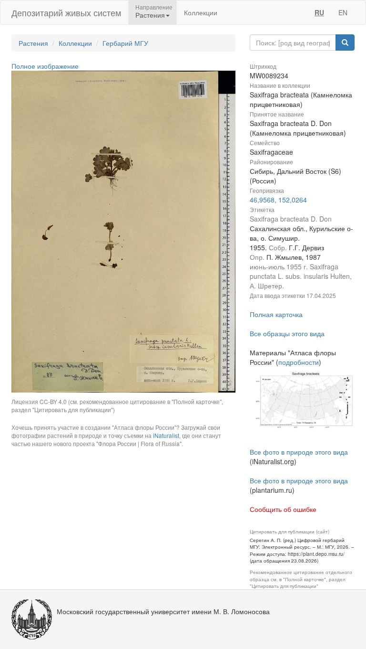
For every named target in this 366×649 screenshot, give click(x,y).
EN (342, 12)
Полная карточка (276, 314)
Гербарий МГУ (125, 43)
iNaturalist (166, 435)
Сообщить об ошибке (283, 509)
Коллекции (200, 12)
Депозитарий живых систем (66, 12)
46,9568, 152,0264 (278, 199)
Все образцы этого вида (287, 333)
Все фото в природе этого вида (299, 452)
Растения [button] (150, 15)
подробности (298, 362)
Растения (33, 43)
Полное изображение (45, 66)
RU (319, 12)
